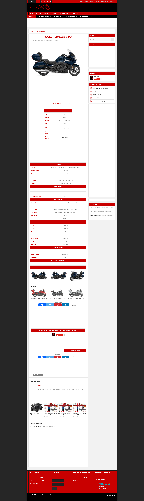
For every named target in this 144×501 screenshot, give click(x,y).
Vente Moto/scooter (97, 101)
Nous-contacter (77, 480)
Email (102, 217)
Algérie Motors (64, 137)
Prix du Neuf (75, 13)
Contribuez (97, 1)
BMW (42, 40)
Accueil (81, 1)
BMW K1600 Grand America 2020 (76, 298)
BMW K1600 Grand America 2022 (58, 298)
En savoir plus (77, 476)
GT (41, 374)
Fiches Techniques (64, 13)
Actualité (38, 13)
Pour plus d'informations (95, 215)
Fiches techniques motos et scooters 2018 (64, 414)
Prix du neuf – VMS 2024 (38, 16)
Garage (94, 91)
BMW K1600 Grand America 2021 (39, 298)
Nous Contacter (34, 483)
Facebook (94, 217)
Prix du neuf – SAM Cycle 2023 (66, 16)
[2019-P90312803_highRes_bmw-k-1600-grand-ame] (77, 275)
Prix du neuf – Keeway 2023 (51, 16)
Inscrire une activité (104, 1)
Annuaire (46, 13)
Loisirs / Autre (96, 94)
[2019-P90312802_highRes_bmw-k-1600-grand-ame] (40, 275)
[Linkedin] (65, 304)
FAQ (31, 480)
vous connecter (39, 426)
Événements (54, 13)
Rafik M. (40, 385)
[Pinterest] (58, 304)
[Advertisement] (88, 7)
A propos (86, 1)
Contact (91, 1)
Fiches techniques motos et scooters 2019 (79, 414)
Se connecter (112, 1)
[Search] (112, 39)
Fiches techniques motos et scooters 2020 (50, 414)
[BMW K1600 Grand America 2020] (76, 293)
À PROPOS (32, 476)
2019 (34, 374)
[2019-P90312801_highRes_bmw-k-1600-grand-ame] (58, 275)
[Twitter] (50, 304)
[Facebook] (42, 304)
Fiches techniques (41, 31)
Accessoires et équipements (99, 88)
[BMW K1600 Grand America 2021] (39, 293)
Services (95, 97)
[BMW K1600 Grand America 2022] (57, 293)
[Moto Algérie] (39, 7)
